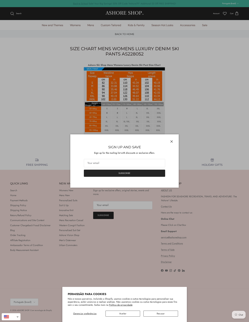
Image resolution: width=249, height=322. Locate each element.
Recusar (161, 313)
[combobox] (11, 316)
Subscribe (124, 173)
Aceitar (122, 313)
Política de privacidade (120, 305)
